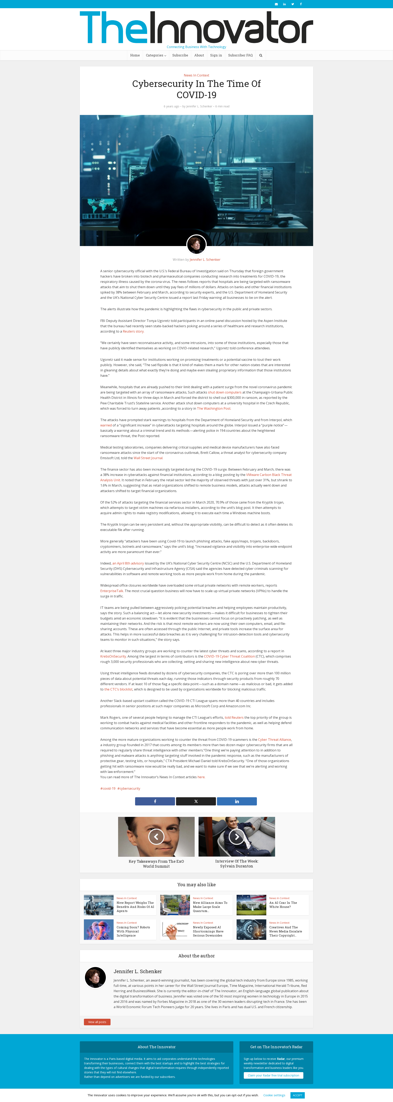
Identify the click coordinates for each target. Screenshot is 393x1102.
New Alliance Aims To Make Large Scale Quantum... (210, 907)
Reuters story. (133, 331)
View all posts (97, 1022)
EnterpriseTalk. (112, 591)
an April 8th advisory (128, 563)
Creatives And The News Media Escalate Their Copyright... (285, 931)
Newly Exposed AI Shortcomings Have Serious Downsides (208, 931)
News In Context (196, 75)
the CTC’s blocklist (118, 689)
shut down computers (225, 392)
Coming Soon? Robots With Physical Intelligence (133, 931)
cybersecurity (130, 788)
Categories (154, 55)
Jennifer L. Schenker (199, 106)
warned (106, 425)
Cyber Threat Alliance (274, 739)
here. (201, 777)
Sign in (216, 55)
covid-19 (109, 788)
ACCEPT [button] (297, 1095)
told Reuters (234, 717)
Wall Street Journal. (148, 458)
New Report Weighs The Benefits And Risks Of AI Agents (135, 907)
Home (135, 55)
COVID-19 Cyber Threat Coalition (229, 656)
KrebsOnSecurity (113, 656)
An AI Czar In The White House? (283, 905)
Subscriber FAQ (240, 55)
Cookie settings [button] (274, 1095)
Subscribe (180, 55)
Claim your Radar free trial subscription (273, 1075)
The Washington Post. (214, 408)
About (199, 55)
